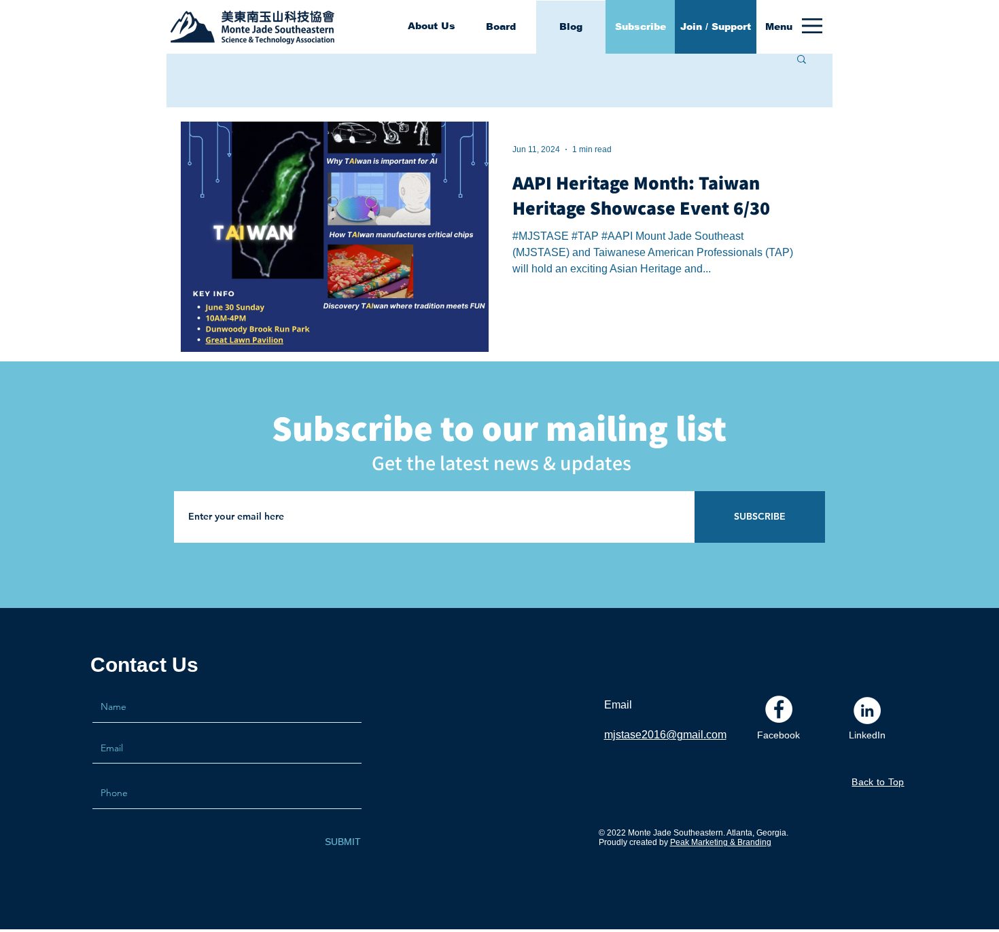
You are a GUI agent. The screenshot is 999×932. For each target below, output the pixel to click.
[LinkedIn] (867, 710)
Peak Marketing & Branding (720, 842)
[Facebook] (778, 709)
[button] (779, 27)
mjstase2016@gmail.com (665, 734)
